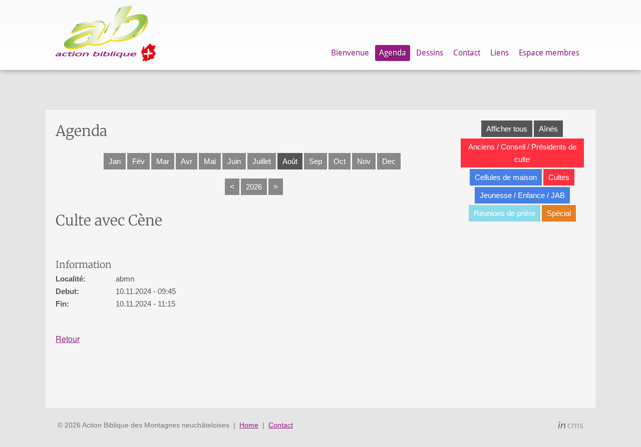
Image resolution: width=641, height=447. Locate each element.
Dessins (429, 53)
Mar (162, 161)
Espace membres (549, 53)
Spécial (559, 213)
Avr (186, 161)
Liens (499, 53)
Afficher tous (506, 128)
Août (289, 161)
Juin (234, 161)
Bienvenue (350, 53)
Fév (138, 161)
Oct (340, 161)
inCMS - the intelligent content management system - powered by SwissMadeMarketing (570, 427)
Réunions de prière (504, 213)
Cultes (558, 177)
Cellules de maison (506, 177)
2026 (254, 186)
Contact (466, 53)
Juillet (261, 161)
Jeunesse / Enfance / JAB (522, 195)
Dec (389, 161)
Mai (210, 161)
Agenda (392, 53)
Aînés (548, 128)
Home (248, 425)
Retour (68, 338)
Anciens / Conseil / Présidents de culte (522, 153)
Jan (115, 161)
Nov (364, 161)
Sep (315, 161)
